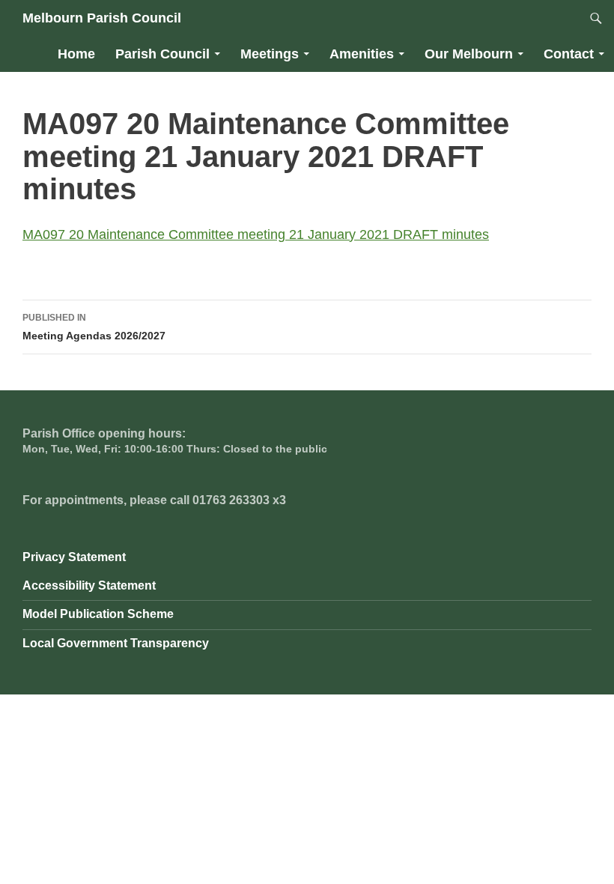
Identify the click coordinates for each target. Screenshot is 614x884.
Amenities (361, 53)
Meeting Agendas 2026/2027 (93, 327)
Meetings (269, 53)
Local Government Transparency (115, 643)
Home (76, 53)
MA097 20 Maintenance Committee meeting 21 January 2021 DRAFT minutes (255, 234)
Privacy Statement (74, 557)
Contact (569, 53)
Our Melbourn (469, 53)
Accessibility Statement (89, 585)
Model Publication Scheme (98, 614)
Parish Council (162, 53)
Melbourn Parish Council (101, 17)
